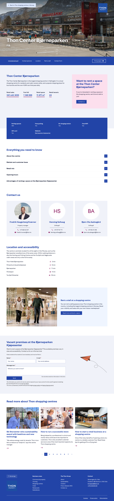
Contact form (58, 61)
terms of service (47, 385)
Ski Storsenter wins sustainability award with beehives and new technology (22, 434)
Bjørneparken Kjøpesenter (42, 133)
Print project (98, 61)
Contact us (81, 102)
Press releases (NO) (66, 486)
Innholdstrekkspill (13, 61)
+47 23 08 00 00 (92, 486)
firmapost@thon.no (93, 483)
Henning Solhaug (57, 222)
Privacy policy (93, 498)
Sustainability (64, 481)
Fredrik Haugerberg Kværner (23, 222)
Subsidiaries (36, 490)
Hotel (34, 486)
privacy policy (36, 385)
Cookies (85, 498)
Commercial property (39, 479)
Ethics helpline (103, 498)
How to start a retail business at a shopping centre (90, 433)
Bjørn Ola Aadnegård (91, 222)
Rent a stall (47, 61)
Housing (35, 481)
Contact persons (27, 61)
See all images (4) (100, 45)
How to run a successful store (54, 432)
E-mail (38, 358)
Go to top (12, 476)
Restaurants (36, 488)
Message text (11, 365)
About (62, 479)
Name (8, 358)
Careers (63, 483)
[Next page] (71, 454)
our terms (26, 383)
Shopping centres (38, 483)
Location (38, 61)
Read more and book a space (71, 313)
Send (14, 378)
